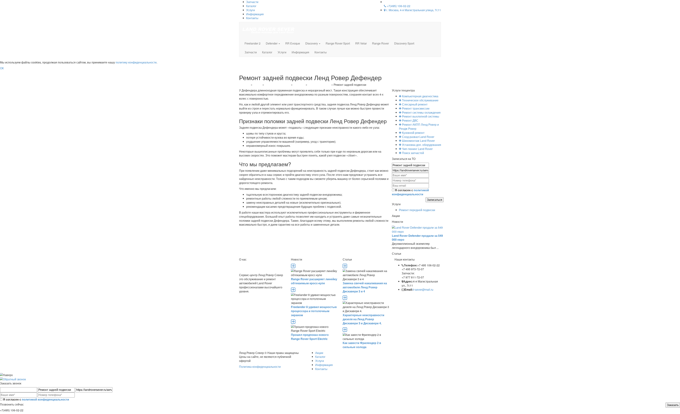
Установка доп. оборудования (421, 145)
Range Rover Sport (338, 43)
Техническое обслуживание (419, 100)
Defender (272, 43)
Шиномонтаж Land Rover (418, 141)
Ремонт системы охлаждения (421, 112)
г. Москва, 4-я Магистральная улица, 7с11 (413, 10)
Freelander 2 (252, 43)
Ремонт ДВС (409, 120)
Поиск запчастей (412, 153)
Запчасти (251, 52)
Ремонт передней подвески (417, 210)
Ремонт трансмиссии (415, 108)
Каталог (251, 6)
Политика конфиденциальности (260, 367)
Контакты (252, 18)
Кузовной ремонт (412, 133)
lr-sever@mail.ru (423, 289)
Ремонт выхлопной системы (420, 116)
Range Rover (380, 43)
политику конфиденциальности (136, 62)
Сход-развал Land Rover (417, 137)
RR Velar (361, 43)
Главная (244, 85)
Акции (319, 353)
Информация (255, 14)
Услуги (250, 10)
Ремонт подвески (319, 85)
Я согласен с (410, 192)
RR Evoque (292, 43)
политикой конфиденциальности (410, 192)
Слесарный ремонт (277, 85)
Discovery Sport (404, 43)
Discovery (312, 43)
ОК (2, 68)
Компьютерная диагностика (419, 96)
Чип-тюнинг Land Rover (417, 149)
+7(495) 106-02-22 (398, 6)
